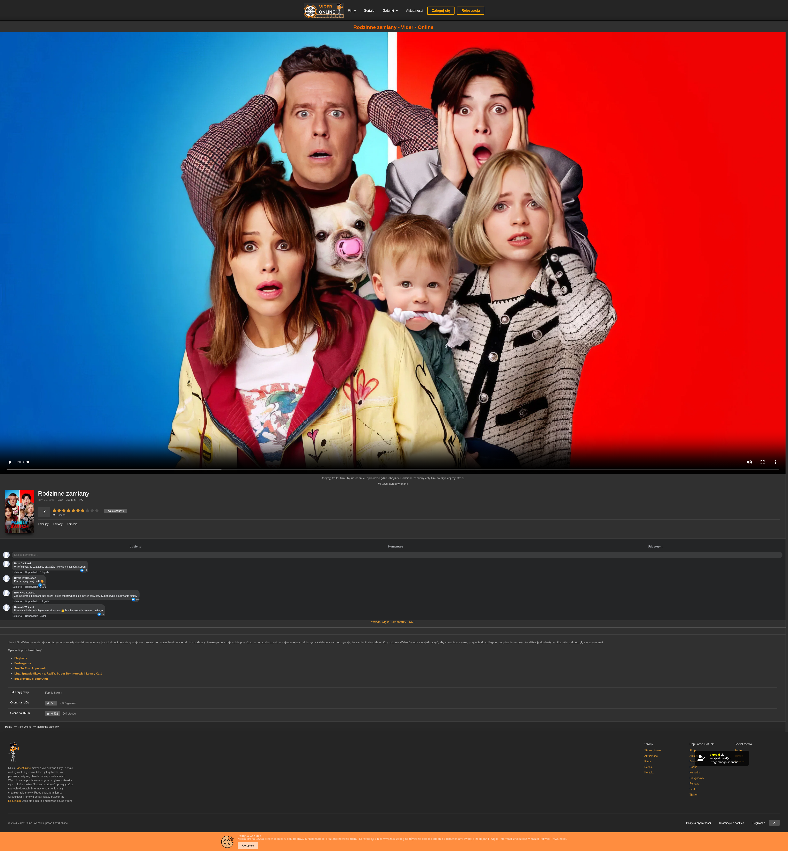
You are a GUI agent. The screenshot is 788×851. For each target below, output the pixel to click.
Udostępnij (655, 546)
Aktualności (414, 10)
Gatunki (388, 10)
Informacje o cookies (731, 823)
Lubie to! (18, 572)
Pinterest (740, 761)
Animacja (695, 755)
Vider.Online (23, 768)
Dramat (694, 761)
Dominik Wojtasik (24, 607)
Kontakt (649, 772)
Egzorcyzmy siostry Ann (31, 678)
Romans (694, 783)
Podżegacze (22, 663)
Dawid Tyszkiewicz (25, 578)
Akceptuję (248, 845)
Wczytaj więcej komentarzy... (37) (393, 621)
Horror (693, 767)
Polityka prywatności (698, 823)
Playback (20, 658)
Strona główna (652, 750)
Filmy (352, 10)
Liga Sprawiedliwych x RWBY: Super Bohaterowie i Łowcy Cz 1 (58, 673)
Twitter (738, 750)
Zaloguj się (441, 11)
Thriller (694, 794)
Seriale (369, 10)
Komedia (72, 524)
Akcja (693, 750)
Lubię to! (136, 546)
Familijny (43, 524)
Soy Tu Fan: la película (30, 668)
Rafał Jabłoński (23, 563)
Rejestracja (471, 11)
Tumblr (739, 755)
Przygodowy (697, 778)
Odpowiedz (31, 572)
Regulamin (14, 800)
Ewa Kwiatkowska (24, 592)
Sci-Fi (693, 789)
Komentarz (395, 546)
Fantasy (58, 524)
